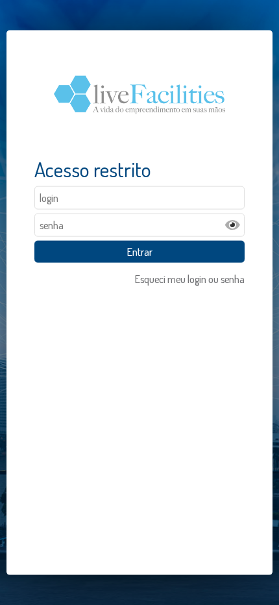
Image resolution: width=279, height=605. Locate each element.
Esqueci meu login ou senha (190, 279)
